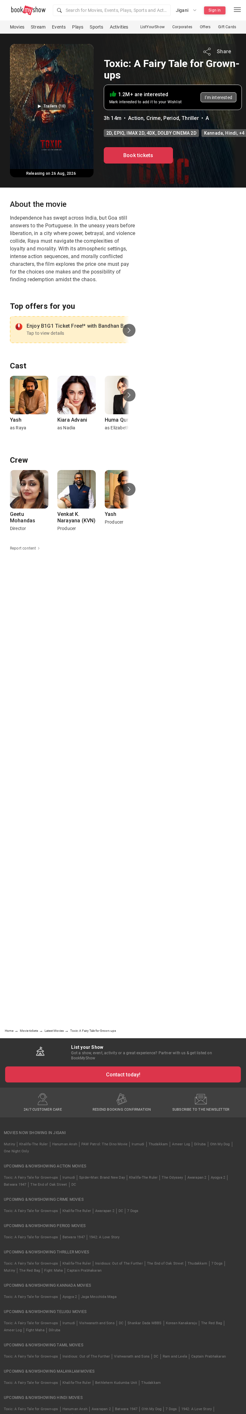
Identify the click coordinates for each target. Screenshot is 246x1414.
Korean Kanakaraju (181, 1323)
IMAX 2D (135, 133)
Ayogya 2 (218, 1177)
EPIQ (119, 133)
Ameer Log (181, 1144)
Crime (153, 118)
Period (171, 118)
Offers (205, 27)
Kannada (213, 133)
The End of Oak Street (48, 1185)
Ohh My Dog (220, 1144)
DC (73, 1185)
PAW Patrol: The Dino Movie (104, 1144)
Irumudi (138, 1144)
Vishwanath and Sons (97, 1323)
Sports (96, 26)
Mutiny (9, 1144)
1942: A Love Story (104, 1237)
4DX (151, 133)
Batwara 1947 (15, 1185)
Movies (17, 26)
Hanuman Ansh (64, 1144)
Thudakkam (158, 1144)
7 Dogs (132, 1211)
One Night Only (16, 1151)
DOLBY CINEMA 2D (177, 133)
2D (109, 133)
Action (136, 118)
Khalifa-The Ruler (33, 1144)
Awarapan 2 (197, 1177)
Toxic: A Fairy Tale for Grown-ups (31, 1177)
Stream (38, 26)
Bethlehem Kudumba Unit (116, 1383)
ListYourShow (152, 27)
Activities (119, 26)
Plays (77, 26)
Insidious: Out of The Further (119, 1263)
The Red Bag (29, 1270)
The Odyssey (172, 1177)
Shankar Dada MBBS (144, 1323)
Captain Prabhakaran (84, 1270)
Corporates (182, 27)
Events (59, 26)
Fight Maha (53, 1270)
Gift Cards (227, 27)
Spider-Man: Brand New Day (102, 1177)
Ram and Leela (175, 1356)
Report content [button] (23, 548)
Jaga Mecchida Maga (99, 1297)
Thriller (190, 118)
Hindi (231, 133)
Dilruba (200, 1144)
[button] (112, 10)
